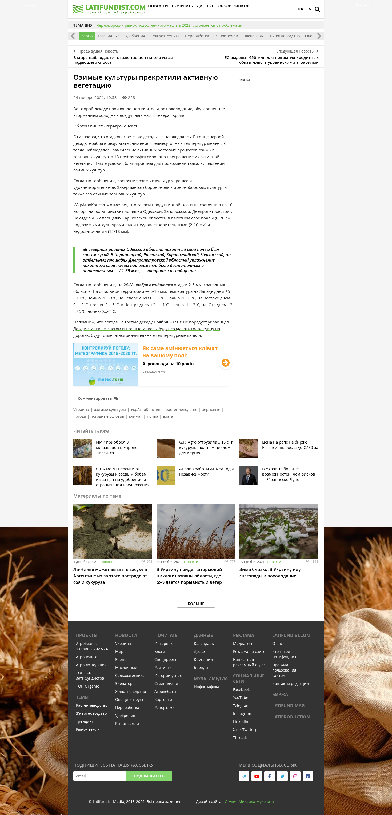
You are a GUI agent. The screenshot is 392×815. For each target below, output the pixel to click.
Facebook (241, 689)
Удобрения (135, 35)
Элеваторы (253, 35)
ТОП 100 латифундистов (90, 675)
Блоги (159, 651)
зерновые (211, 409)
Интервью (164, 643)
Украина (81, 409)
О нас (277, 643)
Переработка (197, 35)
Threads (240, 737)
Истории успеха (169, 675)
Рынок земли (226, 35)
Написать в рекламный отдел (249, 662)
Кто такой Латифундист (284, 654)
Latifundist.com (291, 635)
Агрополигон (88, 656)
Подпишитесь (149, 775)
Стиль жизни (166, 683)
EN (309, 9)
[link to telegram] (244, 776)
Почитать (166, 635)
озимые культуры (110, 409)
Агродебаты (165, 691)
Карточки (163, 699)
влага (168, 416)
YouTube (240, 697)
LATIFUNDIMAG (288, 706)
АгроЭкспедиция (91, 664)
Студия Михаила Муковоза (249, 801)
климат (135, 416)
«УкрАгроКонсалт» (121, 126)
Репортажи (164, 707)
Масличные (109, 35)
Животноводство (284, 35)
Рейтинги (163, 667)
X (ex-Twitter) (244, 729)
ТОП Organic (87, 686)
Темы (82, 697)
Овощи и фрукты (130, 699)
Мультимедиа (211, 678)
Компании (203, 659)
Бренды (201, 667)
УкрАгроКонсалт (146, 409)
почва (152, 416)
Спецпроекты (166, 659)
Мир (119, 651)
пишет (96, 126)
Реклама (243, 635)
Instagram (242, 713)
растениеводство (181, 409)
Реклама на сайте (249, 651)
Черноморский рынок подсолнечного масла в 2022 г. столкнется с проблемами (169, 25)
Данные (203, 635)
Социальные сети (249, 678)
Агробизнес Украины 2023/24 (92, 646)
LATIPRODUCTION (291, 717)
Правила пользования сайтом (284, 670)
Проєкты (87, 635)
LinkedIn (240, 721)
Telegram (241, 705)
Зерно (87, 35)
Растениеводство (91, 705)
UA (300, 9)
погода (79, 416)
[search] (317, 9)
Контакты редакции (290, 683)
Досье (199, 651)
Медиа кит (243, 643)
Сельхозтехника (165, 35)
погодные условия (107, 416)
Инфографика (206, 686)
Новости (107, 561)
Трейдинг (84, 721)
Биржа (280, 694)
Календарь (204, 643)
